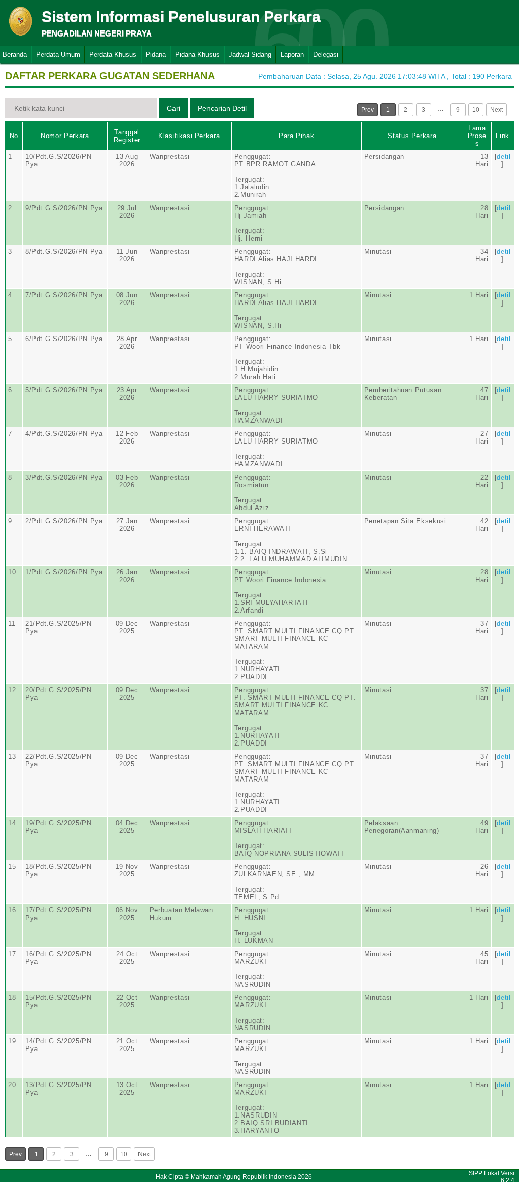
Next (496, 109)
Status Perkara (412, 136)
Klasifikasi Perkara (189, 136)
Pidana (156, 54)
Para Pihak (297, 136)
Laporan (292, 54)
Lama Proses (477, 135)
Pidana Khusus (197, 54)
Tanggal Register (127, 136)
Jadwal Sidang (250, 54)
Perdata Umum (58, 54)
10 (475, 109)
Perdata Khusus (112, 54)
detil (503, 156)
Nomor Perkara (65, 136)
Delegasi (325, 54)
